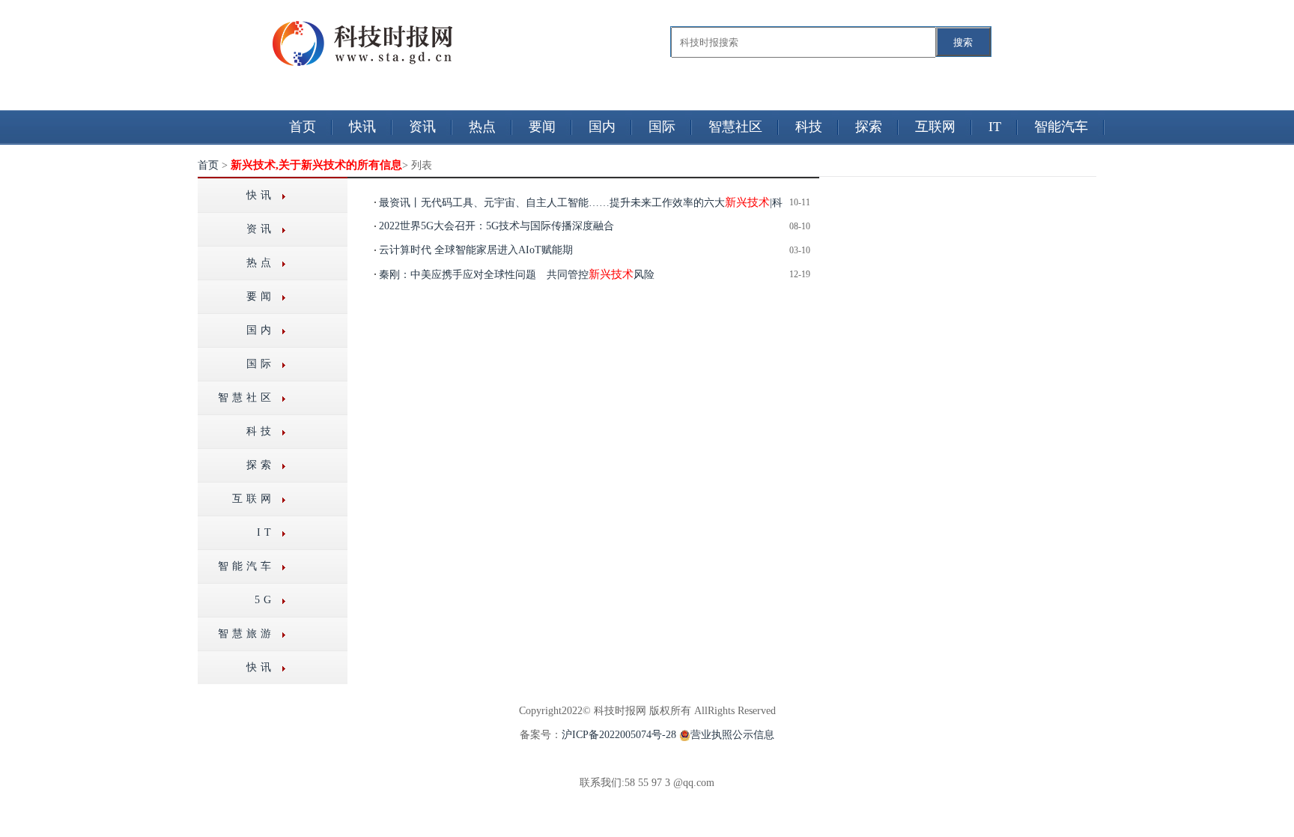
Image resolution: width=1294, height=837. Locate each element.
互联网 (935, 126)
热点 (482, 126)
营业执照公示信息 (732, 734)
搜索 (963, 42)
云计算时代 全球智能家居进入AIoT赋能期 (476, 250)
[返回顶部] (1, 794)
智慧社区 (735, 126)
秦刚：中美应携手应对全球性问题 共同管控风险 (516, 274)
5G (265, 599)
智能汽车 (1061, 126)
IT (994, 126)
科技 (808, 126)
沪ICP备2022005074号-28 (619, 734)
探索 (868, 126)
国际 (661, 126)
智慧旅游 (246, 633)
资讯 (422, 126)
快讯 (362, 126)
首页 (302, 126)
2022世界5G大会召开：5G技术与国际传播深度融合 (496, 226)
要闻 (542, 126)
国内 (602, 126)
